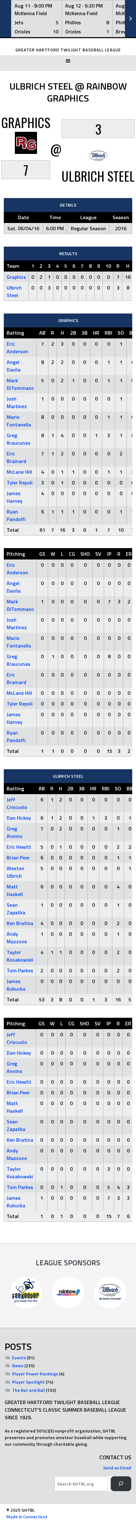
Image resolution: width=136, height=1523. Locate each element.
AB (42, 333)
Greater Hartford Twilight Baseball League (68, 50)
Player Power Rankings (35, 1373)
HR (96, 333)
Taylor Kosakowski (20, 956)
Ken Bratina (20, 923)
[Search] (121, 1483)
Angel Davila (14, 365)
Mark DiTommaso (20, 384)
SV (98, 554)
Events (19, 1357)
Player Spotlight (28, 1382)
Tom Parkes (20, 970)
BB (130, 788)
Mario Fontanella (19, 420)
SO (121, 333)
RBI (108, 333)
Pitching (16, 554)
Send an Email (117, 1467)
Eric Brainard (16, 457)
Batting (15, 333)
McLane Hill (19, 472)
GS (42, 554)
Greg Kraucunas (18, 439)
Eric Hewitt (19, 847)
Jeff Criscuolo (17, 803)
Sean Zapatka (16, 908)
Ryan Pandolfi (16, 515)
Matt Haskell (15, 890)
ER (129, 554)
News (17, 1365)
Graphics (16, 277)
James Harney (14, 497)
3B (85, 333)
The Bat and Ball (28, 1390)
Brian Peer (18, 857)
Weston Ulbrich (15, 872)
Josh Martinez (17, 402)
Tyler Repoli (20, 482)
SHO (85, 554)
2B (73, 333)
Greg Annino (14, 832)
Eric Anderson (17, 347)
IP (109, 554)
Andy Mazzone (17, 937)
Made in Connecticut (26, 1516)
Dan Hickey (19, 818)
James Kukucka (16, 985)
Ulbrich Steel (14, 291)
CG (72, 554)
